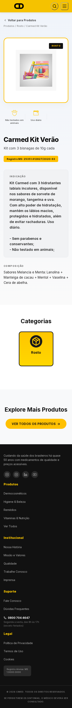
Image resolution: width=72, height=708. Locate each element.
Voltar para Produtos (22, 20)
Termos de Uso (13, 651)
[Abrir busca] (54, 6)
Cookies (9, 659)
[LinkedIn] (25, 474)
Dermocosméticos (15, 493)
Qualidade (10, 563)
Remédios (10, 509)
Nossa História (13, 547)
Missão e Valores (14, 555)
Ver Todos (10, 526)
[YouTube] (34, 474)
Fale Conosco (12, 600)
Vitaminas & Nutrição (16, 518)
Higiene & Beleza (15, 501)
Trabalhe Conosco (15, 571)
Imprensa (9, 580)
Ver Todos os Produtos (36, 424)
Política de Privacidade (18, 643)
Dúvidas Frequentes (16, 608)
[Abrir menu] (64, 6)
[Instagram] (7, 474)
